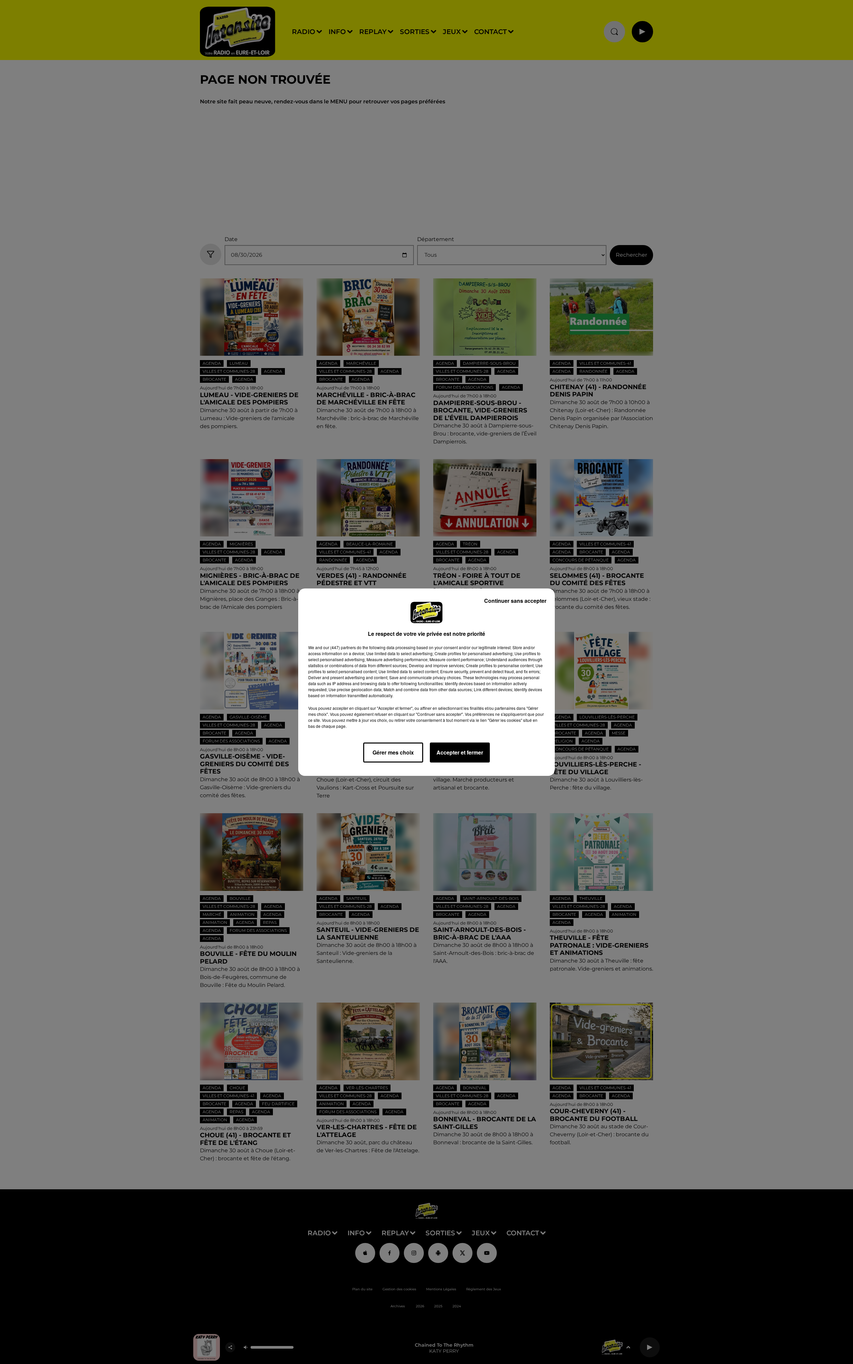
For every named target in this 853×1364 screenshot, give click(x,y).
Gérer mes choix (393, 752)
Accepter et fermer (459, 752)
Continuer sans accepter (515, 600)
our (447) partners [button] (339, 647)
